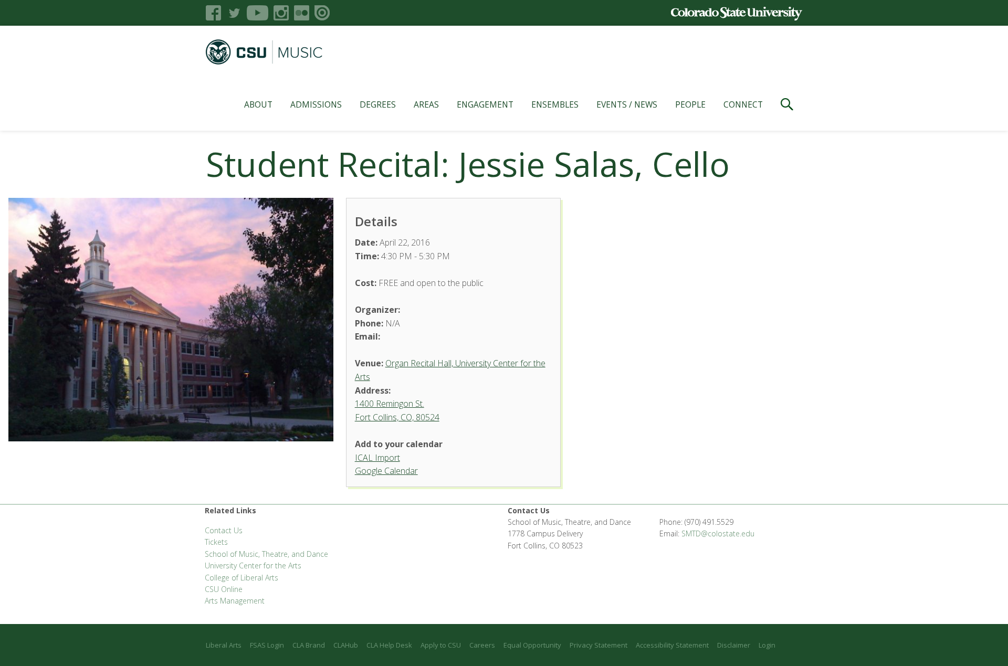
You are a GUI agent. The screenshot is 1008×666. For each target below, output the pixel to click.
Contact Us (224, 530)
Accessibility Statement (672, 645)
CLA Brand (308, 645)
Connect (743, 104)
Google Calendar (386, 471)
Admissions (316, 104)
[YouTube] (257, 12)
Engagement (485, 104)
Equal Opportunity (532, 645)
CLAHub (345, 645)
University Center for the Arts (253, 565)
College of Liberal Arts (241, 578)
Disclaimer (733, 645)
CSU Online (224, 589)
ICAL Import (377, 457)
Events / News (626, 104)
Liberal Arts (224, 645)
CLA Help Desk (389, 645)
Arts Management (235, 601)
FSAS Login (267, 645)
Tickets (216, 542)
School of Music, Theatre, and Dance (266, 554)
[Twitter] (234, 12)
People (690, 104)
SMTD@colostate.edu (717, 533)
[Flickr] (301, 12)
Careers (482, 645)
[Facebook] (213, 12)
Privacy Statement (598, 645)
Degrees (378, 104)
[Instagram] (281, 12)
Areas (426, 104)
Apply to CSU (441, 645)
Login (767, 645)
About (258, 104)
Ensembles (555, 104)
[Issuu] (322, 12)
